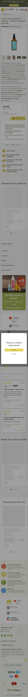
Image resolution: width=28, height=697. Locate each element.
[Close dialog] (25, 334)
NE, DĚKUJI (14, 354)
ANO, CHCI (13, 350)
